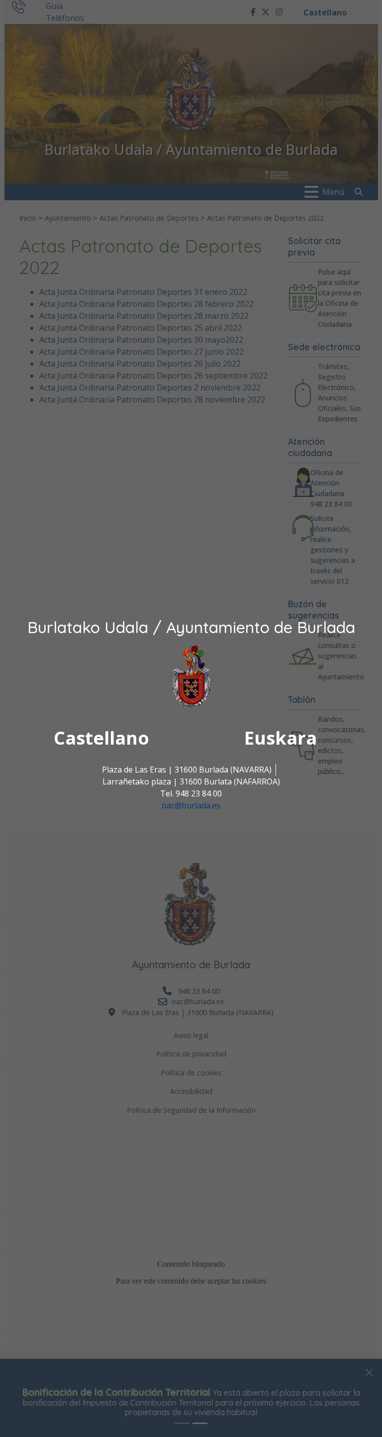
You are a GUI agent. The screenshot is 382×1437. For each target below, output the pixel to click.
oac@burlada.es (191, 805)
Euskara (280, 738)
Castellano (101, 738)
